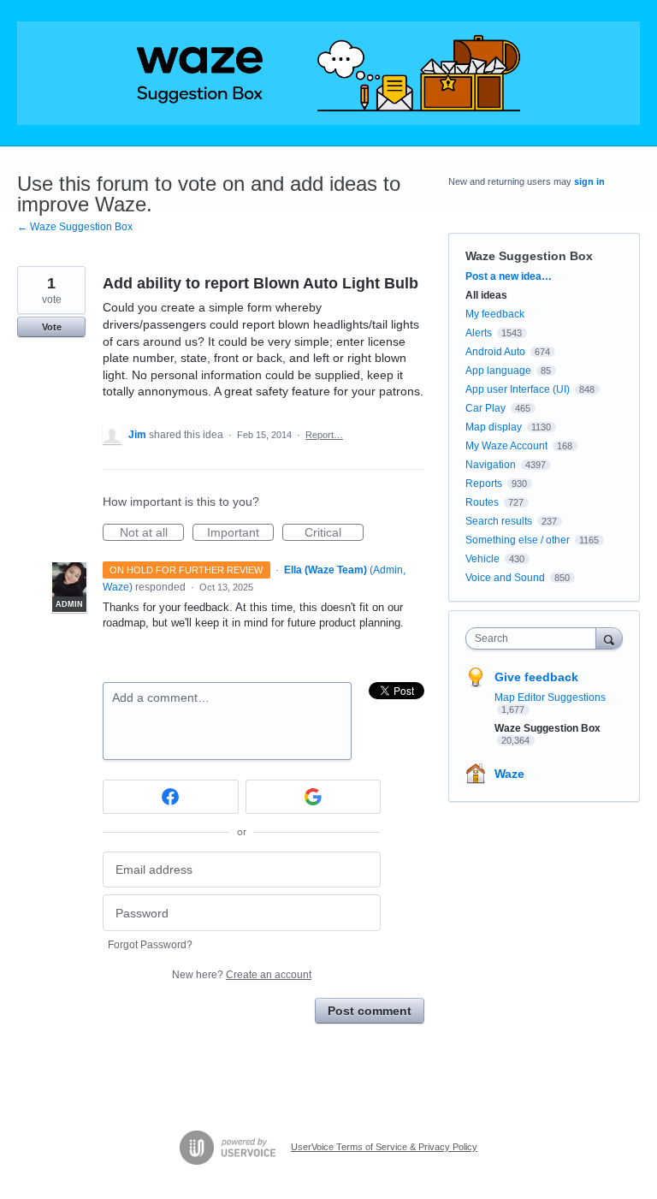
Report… (324, 435)
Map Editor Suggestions (550, 697)
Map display (493, 427)
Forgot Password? (150, 945)
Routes (482, 502)
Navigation (490, 465)
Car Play (485, 408)
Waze (509, 774)
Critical (334, 533)
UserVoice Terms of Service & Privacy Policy (384, 1147)
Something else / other (517, 540)
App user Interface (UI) (517, 389)
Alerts (478, 333)
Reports (483, 484)
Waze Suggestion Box (529, 256)
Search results (498, 521)
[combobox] (534, 638)
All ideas (486, 295)
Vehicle (482, 559)
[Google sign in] (314, 797)
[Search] (609, 638)
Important (240, 533)
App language (498, 371)
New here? (241, 975)
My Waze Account (506, 446)
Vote (52, 327)
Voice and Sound (505, 578)
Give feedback (536, 677)
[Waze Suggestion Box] (328, 73)
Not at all (152, 533)
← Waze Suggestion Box (75, 227)
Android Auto (495, 352)
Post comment (369, 1011)
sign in (589, 181)
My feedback (494, 314)
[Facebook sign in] (171, 797)
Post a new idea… (508, 276)
